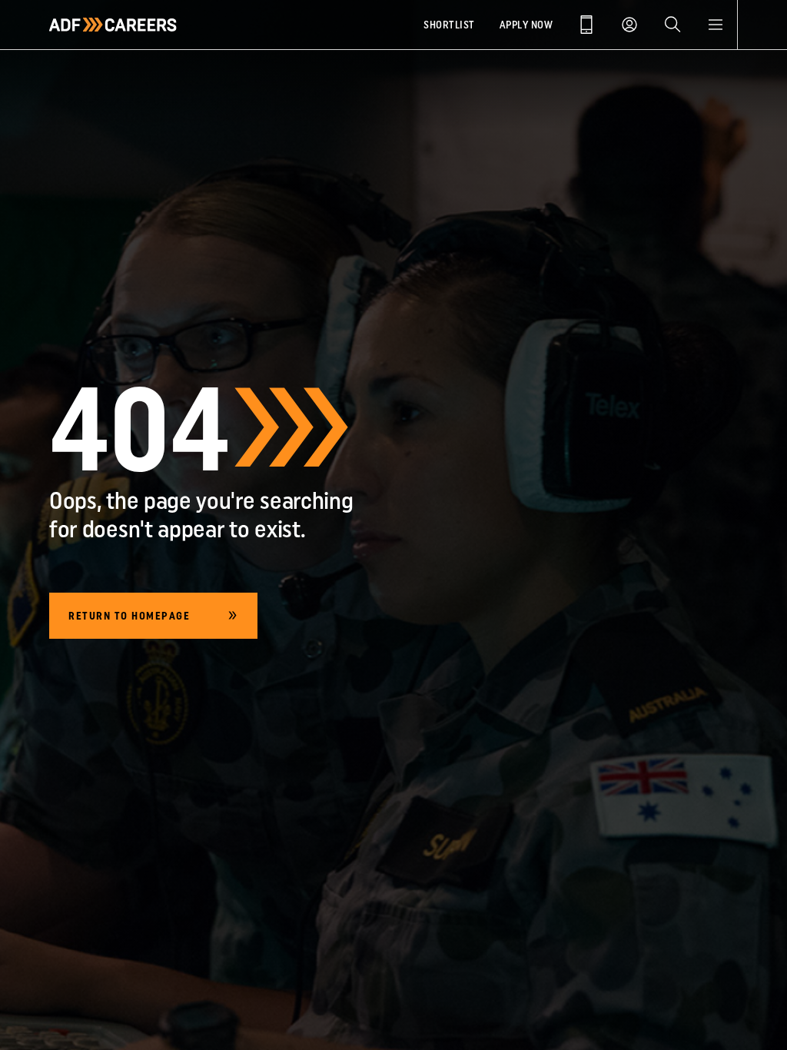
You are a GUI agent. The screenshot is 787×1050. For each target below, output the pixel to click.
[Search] (672, 24)
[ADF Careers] (113, 24)
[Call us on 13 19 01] (586, 24)
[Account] (629, 24)
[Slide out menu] (715, 24)
